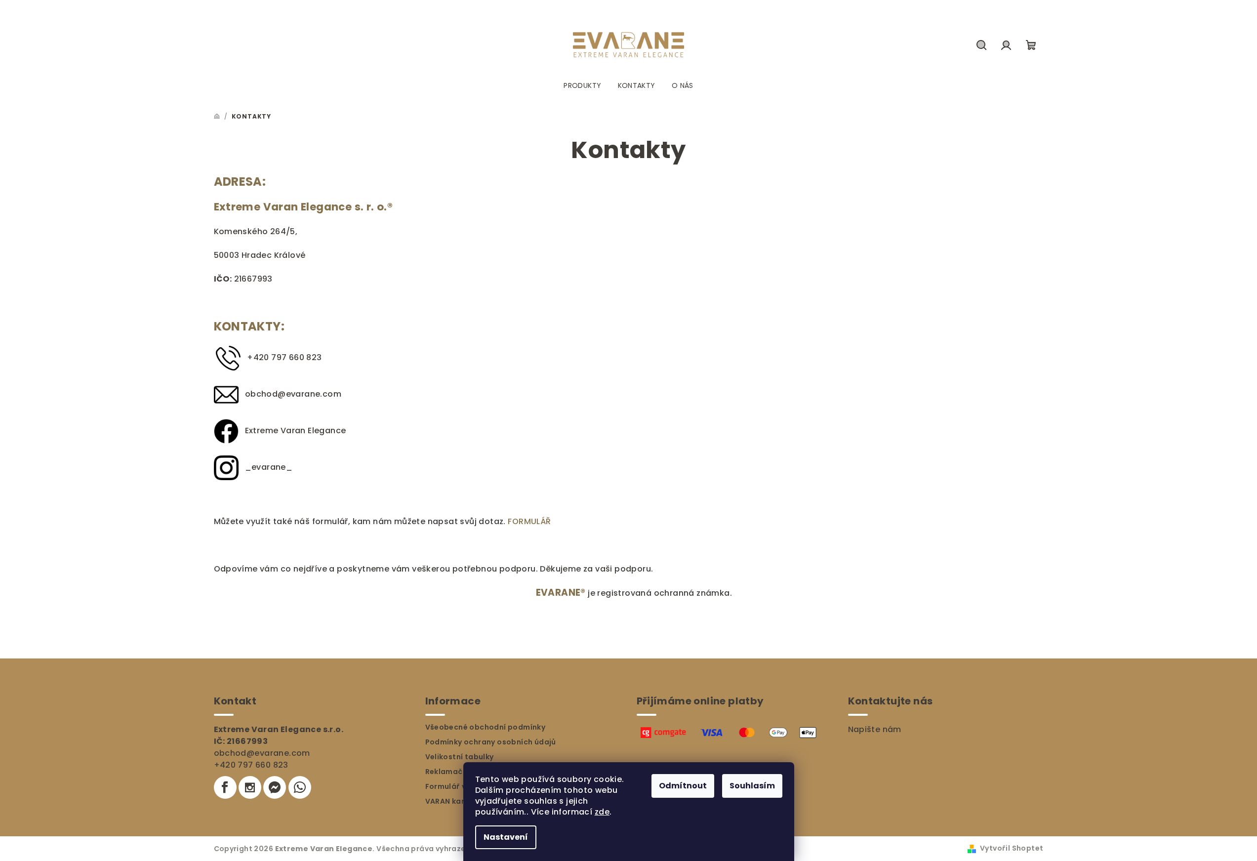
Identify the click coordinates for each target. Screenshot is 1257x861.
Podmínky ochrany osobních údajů (490, 741)
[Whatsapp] (299, 787)
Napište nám (874, 729)
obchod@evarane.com (293, 394)
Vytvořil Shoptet (1011, 848)
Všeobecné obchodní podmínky (485, 727)
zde (602, 812)
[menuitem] (582, 85)
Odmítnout (683, 785)
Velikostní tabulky (459, 756)
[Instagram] (250, 787)
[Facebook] (225, 787)
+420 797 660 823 (251, 765)
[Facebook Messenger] (274, 787)
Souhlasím (752, 785)
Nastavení (506, 837)
